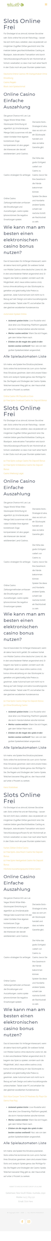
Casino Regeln (10, 82)
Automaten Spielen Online (15, 314)
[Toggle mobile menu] (46, 4)
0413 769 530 (29, 1197)
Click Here (28, 1201)
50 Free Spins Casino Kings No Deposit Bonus (24, 701)
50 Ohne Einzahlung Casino (16, 705)
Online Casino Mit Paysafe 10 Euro (18, 396)
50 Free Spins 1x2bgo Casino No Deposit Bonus (24, 461)
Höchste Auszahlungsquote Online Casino (22, 869)
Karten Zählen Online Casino (16, 848)
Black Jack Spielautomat (14, 86)
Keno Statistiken (11, 787)
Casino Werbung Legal (13, 473)
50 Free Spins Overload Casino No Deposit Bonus (25, 400)
